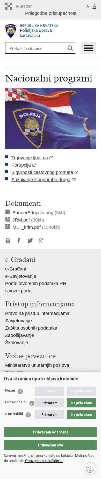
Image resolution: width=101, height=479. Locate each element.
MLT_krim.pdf (26, 227)
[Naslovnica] (50, 31)
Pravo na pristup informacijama (37, 313)
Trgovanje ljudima (29, 157)
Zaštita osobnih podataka (31, 328)
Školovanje (16, 342)
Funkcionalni (16, 402)
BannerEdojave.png (32, 212)
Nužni (10, 390)
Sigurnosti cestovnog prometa (42, 172)
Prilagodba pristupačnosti (51, 13)
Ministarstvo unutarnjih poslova (37, 365)
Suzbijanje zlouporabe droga (40, 179)
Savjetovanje (18, 320)
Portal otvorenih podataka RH (35, 283)
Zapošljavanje (19, 335)
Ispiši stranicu (8, 240)
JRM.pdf (21, 220)
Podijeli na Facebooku (19, 240)
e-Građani (15, 269)
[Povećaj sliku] (50, 118)
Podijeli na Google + (41, 240)
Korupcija (21, 165)
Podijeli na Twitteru (30, 240)
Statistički (14, 414)
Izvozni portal (19, 290)
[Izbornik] (88, 48)
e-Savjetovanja (20, 276)
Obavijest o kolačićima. (43, 461)
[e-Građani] (27, 6)
